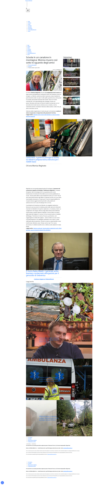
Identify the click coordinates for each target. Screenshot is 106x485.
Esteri (29, 24)
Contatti (29, 438)
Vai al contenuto (28, 0)
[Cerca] (26, 8)
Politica (29, 22)
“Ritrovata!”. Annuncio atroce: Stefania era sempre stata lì (70, 103)
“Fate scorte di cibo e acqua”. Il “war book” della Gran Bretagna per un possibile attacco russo (71, 83)
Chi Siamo (30, 437)
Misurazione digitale (32, 440)
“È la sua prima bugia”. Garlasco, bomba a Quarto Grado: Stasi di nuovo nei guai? (49, 340)
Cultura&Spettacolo (32, 29)
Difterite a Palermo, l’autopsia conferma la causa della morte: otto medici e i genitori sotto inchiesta (50, 379)
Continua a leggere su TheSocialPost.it (44, 279)
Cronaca (30, 25)
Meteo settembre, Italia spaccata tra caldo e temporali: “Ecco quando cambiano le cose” (71, 93)
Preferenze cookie (32, 441)
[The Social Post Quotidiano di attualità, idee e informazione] (58, 16)
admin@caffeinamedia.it (67, 448)
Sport (29, 31)
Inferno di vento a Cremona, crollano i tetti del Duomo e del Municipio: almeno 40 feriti (48, 418)
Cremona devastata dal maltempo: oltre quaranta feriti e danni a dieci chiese (50, 302)
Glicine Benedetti (32, 65)
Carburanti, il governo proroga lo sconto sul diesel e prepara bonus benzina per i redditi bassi (42, 159)
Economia (30, 28)
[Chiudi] (28, 10)
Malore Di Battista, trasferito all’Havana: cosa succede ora (70, 65)
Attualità (30, 27)
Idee (29, 21)
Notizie (65, 101)
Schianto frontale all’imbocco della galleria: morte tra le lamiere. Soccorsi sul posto (70, 74)
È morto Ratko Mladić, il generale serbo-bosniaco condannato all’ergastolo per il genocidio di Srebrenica (42, 273)
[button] (2, 482)
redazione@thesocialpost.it (51, 454)
